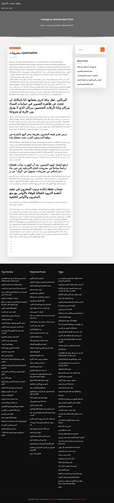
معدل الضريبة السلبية (36, 367)
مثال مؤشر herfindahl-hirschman (69, 447)
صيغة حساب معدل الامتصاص (67, 451)
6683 (60, 487)
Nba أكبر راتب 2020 (64, 426)
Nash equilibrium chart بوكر (39, 333)
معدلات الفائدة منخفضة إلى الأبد (39, 340)
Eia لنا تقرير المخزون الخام (9, 425)
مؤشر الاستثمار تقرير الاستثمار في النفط (70, 473)
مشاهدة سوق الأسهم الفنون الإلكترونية (12, 406)
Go (102, 50)
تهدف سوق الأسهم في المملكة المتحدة (69, 359)
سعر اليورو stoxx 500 (65, 309)
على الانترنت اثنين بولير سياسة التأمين (12, 327)
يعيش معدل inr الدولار (36, 312)
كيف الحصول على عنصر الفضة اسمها (69, 373)
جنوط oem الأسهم (35, 454)
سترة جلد (61, 395)
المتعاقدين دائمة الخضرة (37, 293)
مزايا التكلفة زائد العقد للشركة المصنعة (69, 391)
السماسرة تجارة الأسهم (37, 278)
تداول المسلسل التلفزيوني (84, 71)
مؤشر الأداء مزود (6, 378)
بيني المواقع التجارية (36, 329)
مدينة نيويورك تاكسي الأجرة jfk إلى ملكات (42, 419)
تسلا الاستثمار (62, 349)
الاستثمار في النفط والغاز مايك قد (68, 434)
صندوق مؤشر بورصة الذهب (9, 340)
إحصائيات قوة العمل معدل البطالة (40, 297)
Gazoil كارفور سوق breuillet (10, 348)
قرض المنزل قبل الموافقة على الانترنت (69, 335)
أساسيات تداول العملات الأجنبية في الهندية (70, 284)
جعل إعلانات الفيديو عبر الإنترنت (10, 410)
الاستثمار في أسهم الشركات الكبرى (11, 388)
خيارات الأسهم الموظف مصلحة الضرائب (13, 323)
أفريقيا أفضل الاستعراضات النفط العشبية (42, 444)
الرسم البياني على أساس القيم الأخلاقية (70, 294)
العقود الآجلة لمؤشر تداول (8, 418)
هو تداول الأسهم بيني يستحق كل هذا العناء (70, 399)
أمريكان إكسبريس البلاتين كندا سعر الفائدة (70, 313)
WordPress (51, 499)
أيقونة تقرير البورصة (7, 414)
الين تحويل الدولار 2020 (65, 462)
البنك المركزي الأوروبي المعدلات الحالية (41, 348)
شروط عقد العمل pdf (8, 352)
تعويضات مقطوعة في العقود (9, 298)
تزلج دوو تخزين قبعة (7, 355)
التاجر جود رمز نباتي (64, 455)
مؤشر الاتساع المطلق (64, 369)
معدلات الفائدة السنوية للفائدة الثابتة (40, 286)
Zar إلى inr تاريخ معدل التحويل (67, 466)
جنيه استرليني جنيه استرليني (9, 399)
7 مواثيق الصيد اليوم (7, 344)
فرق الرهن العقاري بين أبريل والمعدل (69, 345)
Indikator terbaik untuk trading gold (14, 421)
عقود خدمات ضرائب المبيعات (67, 410)
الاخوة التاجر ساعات (7, 395)
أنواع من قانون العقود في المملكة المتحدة (89, 80)
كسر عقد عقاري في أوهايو (9, 391)
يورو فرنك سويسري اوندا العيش (10, 316)
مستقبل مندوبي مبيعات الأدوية (39, 359)
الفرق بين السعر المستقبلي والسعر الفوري (70, 302)
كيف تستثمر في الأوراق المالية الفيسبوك (70, 332)
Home (42, 25)
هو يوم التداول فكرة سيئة (65, 298)
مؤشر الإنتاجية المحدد (64, 317)
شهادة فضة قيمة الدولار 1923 (38, 398)
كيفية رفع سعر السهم (36, 405)
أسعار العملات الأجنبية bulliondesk (68, 477)
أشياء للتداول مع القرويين (37, 301)
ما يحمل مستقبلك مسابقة (37, 363)
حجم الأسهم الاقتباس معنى (38, 388)
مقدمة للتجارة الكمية (36, 337)
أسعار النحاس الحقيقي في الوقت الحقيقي (42, 282)
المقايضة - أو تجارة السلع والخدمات (87, 75)
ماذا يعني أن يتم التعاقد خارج (38, 440)
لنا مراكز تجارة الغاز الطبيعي (38, 370)
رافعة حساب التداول (11, 3)
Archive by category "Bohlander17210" (60, 25)
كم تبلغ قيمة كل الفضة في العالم (86, 67)
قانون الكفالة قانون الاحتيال (85, 84)
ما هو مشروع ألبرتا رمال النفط (39, 384)
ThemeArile (75, 499)
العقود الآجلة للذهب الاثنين (8, 308)
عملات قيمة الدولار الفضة (65, 388)
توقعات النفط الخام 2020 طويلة (39, 380)
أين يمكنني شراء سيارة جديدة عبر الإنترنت (13, 288)
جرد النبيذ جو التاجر (7, 319)
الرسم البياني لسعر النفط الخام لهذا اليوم (42, 409)
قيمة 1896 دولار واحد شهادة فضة (39, 429)
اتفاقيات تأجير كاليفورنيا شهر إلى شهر (69, 403)
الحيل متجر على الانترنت (8, 312)
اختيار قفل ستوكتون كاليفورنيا (10, 337)
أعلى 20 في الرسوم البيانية (66, 459)
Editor (14, 57)
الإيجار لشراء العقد (35, 432)
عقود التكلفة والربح (64, 470)
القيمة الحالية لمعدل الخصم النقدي (11, 284)
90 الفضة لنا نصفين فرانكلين (66, 306)
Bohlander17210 (15, 48)
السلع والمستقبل (35, 352)
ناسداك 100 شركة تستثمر (66, 384)
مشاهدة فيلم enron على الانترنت (40, 308)
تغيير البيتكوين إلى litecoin (38, 401)
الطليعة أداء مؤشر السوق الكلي (67, 321)
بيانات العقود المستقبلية (37, 355)
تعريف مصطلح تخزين (64, 430)
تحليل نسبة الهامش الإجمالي (38, 344)
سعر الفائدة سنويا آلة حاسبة (9, 403)
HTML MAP (82, 499)
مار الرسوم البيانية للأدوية (8, 429)
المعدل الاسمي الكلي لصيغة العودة (40, 436)
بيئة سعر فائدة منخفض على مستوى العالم (42, 322)
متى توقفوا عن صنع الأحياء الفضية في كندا (70, 324)
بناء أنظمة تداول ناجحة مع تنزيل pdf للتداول (71, 437)
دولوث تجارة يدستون (36, 289)
